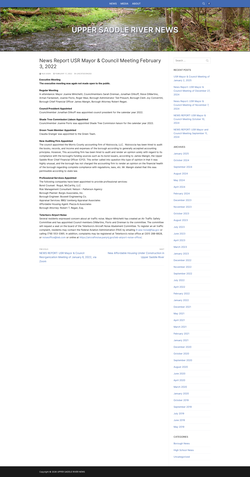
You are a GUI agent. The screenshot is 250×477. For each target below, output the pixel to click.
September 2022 (183, 273)
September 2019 (183, 406)
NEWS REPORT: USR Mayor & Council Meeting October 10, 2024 (190, 119)
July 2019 (179, 413)
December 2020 (182, 346)
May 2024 (179, 180)
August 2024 (181, 173)
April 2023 (179, 240)
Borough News (182, 443)
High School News (184, 450)
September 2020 (183, 360)
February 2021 (181, 333)
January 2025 (181, 153)
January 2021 (181, 340)
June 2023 (179, 233)
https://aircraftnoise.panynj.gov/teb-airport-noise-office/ (110, 237)
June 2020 (179, 373)
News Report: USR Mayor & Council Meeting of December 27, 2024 (192, 91)
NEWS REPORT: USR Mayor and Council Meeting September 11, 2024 (191, 133)
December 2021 (182, 306)
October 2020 (181, 353)
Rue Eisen (46, 74)
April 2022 (179, 286)
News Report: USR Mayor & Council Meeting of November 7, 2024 (191, 105)
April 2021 (179, 320)
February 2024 (182, 193)
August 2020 (181, 366)
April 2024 (179, 186)
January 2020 (181, 393)
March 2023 (180, 246)
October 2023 (181, 213)
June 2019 (179, 420)
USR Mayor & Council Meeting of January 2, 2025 (192, 78)
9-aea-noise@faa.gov (147, 229)
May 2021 (179, 313)
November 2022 (183, 266)
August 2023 (181, 220)
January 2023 (181, 253)
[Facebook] (209, 3)
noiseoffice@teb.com (54, 237)
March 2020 (180, 386)
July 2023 (179, 226)
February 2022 (182, 293)
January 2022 (181, 300)
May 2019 (179, 426)
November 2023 (183, 206)
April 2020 (179, 380)
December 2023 (182, 200)
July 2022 (179, 280)
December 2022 (182, 260)
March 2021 (180, 326)
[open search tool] (203, 3)
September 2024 (183, 166)
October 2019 (181, 400)
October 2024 (181, 160)
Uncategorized (84, 74)
